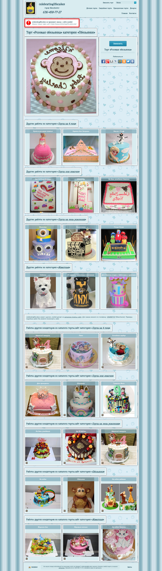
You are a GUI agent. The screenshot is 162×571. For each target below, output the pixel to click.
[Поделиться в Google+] (107, 61)
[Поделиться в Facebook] (103, 61)
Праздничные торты (120, 8)
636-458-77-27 (52, 12)
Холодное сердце (119, 335)
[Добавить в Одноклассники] (124, 61)
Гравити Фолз (119, 383)
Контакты (132, 13)
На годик (42, 479)
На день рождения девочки (118, 179)
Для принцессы (43, 383)
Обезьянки (98, 471)
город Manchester (52, 8)
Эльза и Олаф (118, 131)
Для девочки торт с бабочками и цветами (119, 275)
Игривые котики (81, 527)
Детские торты (91, 8)
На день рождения (43, 431)
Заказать (118, 43)
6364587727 (111, 317)
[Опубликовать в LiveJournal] (116, 61)
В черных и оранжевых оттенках (81, 275)
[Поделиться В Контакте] (132, 61)
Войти (130, 567)
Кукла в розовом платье (43, 131)
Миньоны (43, 227)
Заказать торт (108, 3)
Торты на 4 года (66, 123)
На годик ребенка (119, 479)
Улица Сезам (119, 227)
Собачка (43, 275)
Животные (63, 267)
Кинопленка (81, 227)
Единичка (81, 179)
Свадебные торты (105, 8)
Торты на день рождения (71, 219)
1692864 (34, 567)
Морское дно (43, 527)
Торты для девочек (68, 171)
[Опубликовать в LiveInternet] (111, 61)
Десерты (133, 8)
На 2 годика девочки (43, 179)
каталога (62, 568)
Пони (81, 335)
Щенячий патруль (43, 335)
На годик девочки (119, 527)
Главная (124, 13)
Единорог (81, 383)
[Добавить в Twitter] (128, 61)
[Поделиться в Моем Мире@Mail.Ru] (120, 61)
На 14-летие (81, 431)
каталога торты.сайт (72, 317)
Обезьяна (81, 479)
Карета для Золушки (81, 131)
